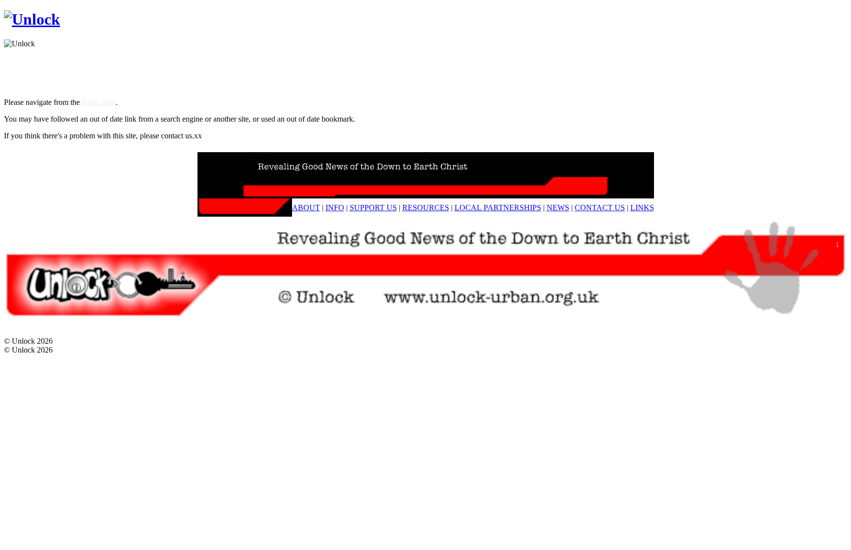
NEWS (558, 207)
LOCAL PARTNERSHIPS (498, 207)
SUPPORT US (373, 207)
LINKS (642, 207)
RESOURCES (425, 207)
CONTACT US (600, 207)
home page (99, 102)
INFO (335, 207)
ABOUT (306, 207)
